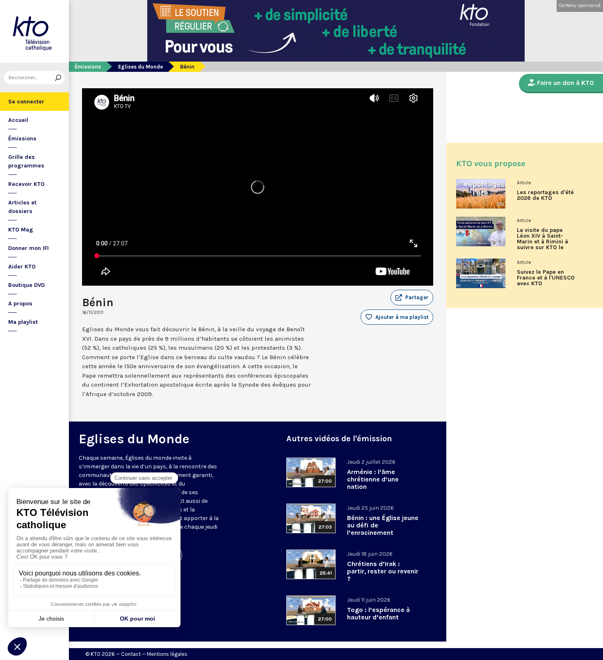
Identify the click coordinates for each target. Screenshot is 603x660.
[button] (412, 297)
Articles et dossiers (22, 207)
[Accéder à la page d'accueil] (34, 31)
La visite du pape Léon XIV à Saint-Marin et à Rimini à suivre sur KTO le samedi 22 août (542, 241)
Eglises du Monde (140, 67)
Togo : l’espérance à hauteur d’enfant (378, 613)
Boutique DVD (26, 285)
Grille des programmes (26, 161)
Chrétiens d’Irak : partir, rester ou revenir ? (382, 571)
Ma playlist (23, 322)
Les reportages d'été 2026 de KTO (545, 195)
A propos (20, 303)
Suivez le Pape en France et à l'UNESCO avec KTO (546, 277)
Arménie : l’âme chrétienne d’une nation (373, 479)
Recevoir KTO (26, 184)
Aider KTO (22, 266)
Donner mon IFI (28, 248)
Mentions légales (167, 654)
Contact (131, 654)
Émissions (22, 138)
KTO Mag (20, 229)
